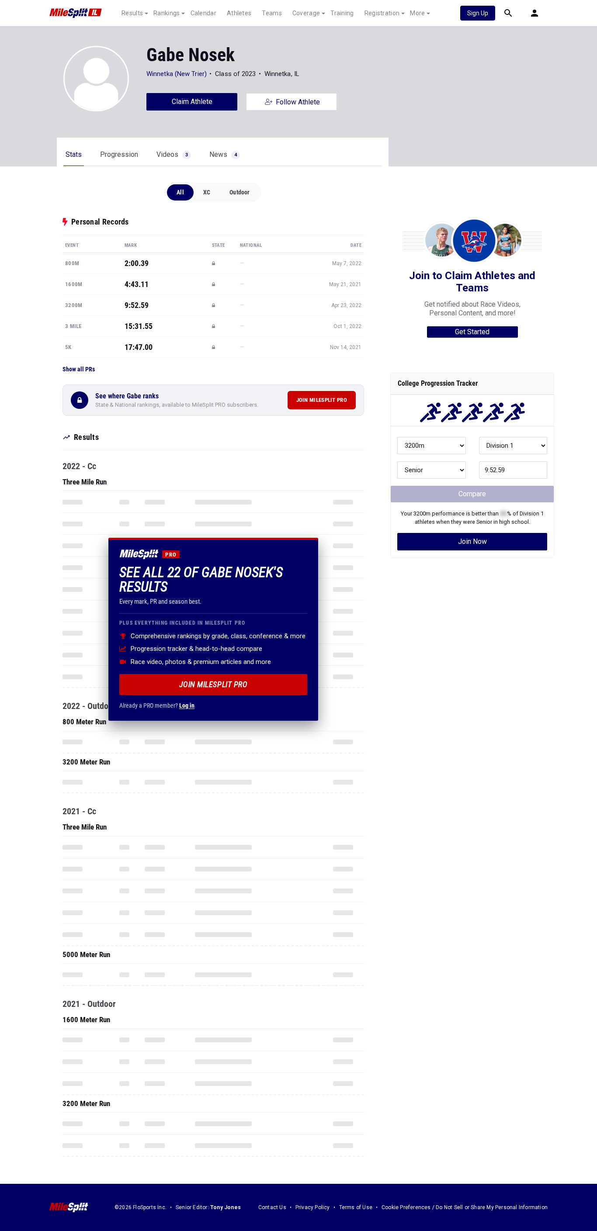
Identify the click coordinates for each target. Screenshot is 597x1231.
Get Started (472, 332)
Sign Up (477, 13)
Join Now (472, 541)
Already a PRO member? (156, 705)
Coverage (306, 13)
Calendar (203, 13)
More (417, 13)
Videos (172, 154)
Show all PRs (78, 369)
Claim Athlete (192, 101)
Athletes (239, 13)
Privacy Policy (312, 1207)
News (223, 154)
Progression (119, 154)
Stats (74, 154)
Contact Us (272, 1207)
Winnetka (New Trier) (176, 74)
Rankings (166, 13)
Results (132, 13)
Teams (272, 13)
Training (342, 13)
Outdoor (239, 192)
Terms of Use (355, 1207)
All (180, 192)
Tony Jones (225, 1207)
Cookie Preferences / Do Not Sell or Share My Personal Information (465, 1207)
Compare (472, 494)
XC (206, 192)
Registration (382, 13)
